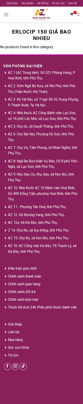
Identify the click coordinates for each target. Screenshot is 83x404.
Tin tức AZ (58, 3)
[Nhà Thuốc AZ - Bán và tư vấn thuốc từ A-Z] (41, 14)
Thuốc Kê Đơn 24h (22, 307)
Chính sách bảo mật (23, 299)
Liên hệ (72, 3)
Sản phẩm (27, 3)
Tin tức (13, 355)
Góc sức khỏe (18, 347)
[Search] (78, 14)
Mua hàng (15, 340)
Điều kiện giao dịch (22, 268)
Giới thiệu (12, 3)
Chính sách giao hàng (24, 284)
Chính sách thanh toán (24, 276)
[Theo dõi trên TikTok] (23, 366)
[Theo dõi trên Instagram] (15, 366)
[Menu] (6, 14)
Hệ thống (42, 3)
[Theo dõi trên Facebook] (7, 366)
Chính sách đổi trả (22, 292)
